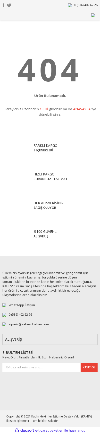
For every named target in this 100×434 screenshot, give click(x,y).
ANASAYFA (82, 108)
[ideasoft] (24, 430)
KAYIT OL (89, 367)
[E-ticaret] (49, 430)
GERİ (44, 108)
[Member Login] (93, 15)
